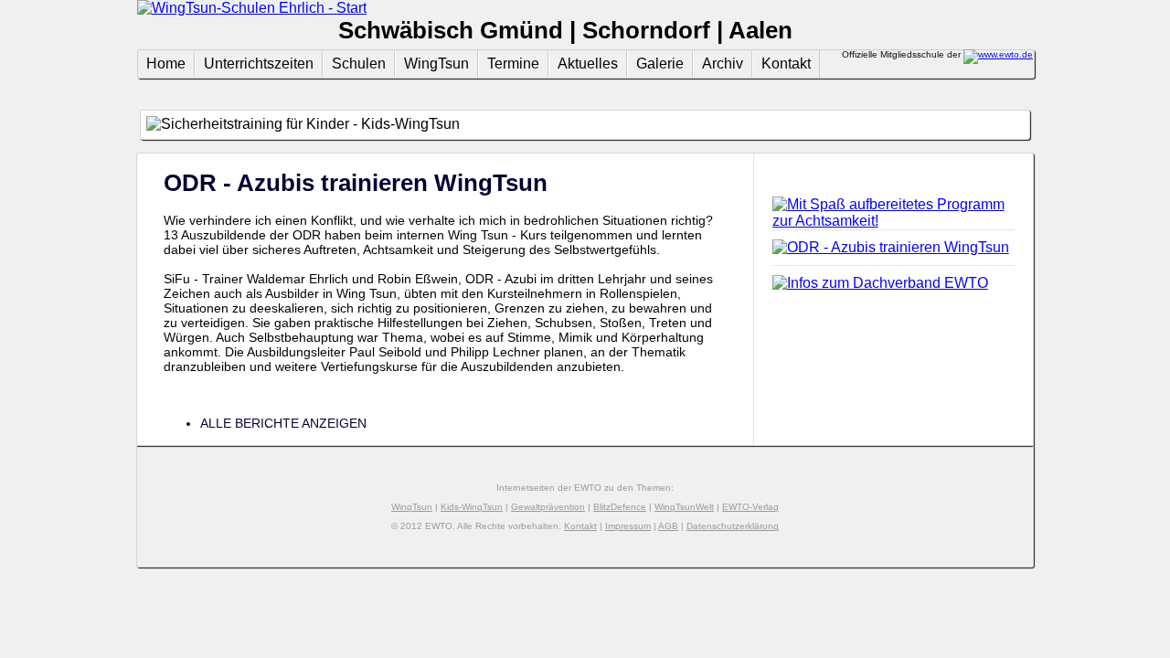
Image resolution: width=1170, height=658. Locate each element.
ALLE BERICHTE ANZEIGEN (283, 423)
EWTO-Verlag (750, 507)
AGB (668, 526)
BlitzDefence (619, 507)
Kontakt (786, 63)
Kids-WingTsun (472, 507)
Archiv (722, 63)
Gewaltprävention (548, 507)
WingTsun (436, 63)
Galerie (660, 63)
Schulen (359, 63)
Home (166, 63)
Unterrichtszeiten (259, 63)
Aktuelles (588, 63)
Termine (513, 63)
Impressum (628, 526)
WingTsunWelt (684, 507)
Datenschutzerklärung (732, 526)
